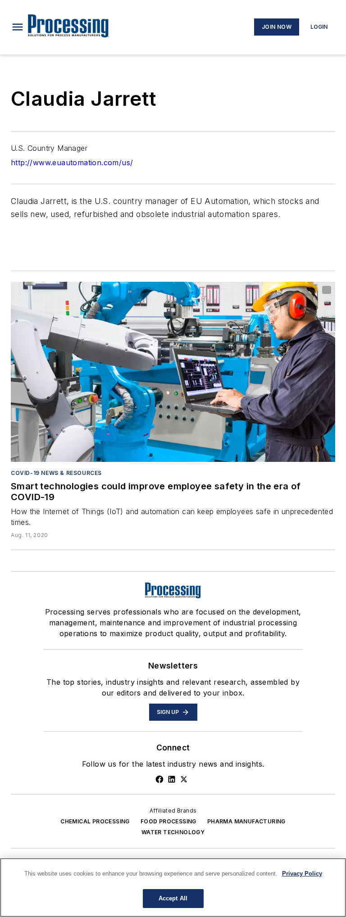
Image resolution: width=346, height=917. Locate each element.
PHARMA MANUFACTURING (246, 821)
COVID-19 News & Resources (56, 473)
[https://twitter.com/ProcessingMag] (183, 779)
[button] (17, 27)
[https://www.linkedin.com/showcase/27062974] (171, 779)
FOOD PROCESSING (168, 821)
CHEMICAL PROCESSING (95, 821)
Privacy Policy (302, 873)
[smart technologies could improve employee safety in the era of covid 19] (173, 372)
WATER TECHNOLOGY (173, 832)
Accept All (173, 898)
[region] (173, 887)
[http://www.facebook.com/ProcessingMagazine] (159, 779)
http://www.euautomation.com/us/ (72, 162)
